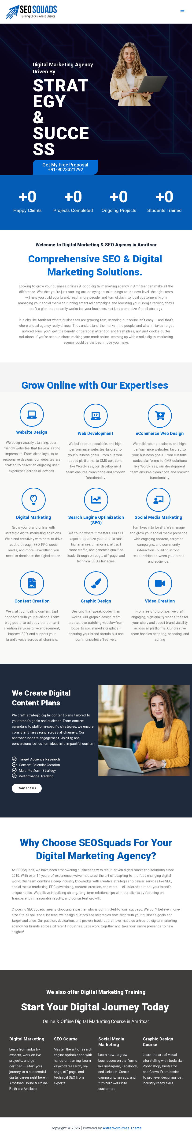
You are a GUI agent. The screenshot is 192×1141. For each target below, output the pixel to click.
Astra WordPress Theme (122, 1128)
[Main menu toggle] (182, 12)
